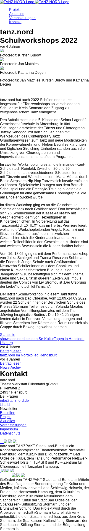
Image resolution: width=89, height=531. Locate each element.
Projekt (15, 10)
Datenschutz (10, 433)
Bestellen (7, 413)
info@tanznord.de (14, 400)
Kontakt (15, 22)
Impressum (9, 429)
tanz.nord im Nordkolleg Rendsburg (29, 355)
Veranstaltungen (22, 18)
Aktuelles (16, 14)
